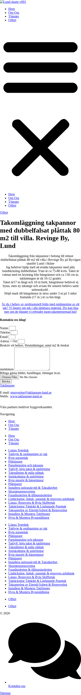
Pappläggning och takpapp (25, 465)
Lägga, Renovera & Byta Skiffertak (31, 502)
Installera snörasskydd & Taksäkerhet (33, 487)
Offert (12, 20)
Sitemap (5, 693)
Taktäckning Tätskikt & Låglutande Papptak (37, 506)
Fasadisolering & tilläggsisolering (30, 495)
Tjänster (13, 16)
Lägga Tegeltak (18, 450)
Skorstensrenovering (21, 491)
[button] (40, 107)
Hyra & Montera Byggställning (28, 517)
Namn (4, 328)
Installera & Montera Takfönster (29, 514)
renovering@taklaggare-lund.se (31, 392)
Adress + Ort (9, 341)
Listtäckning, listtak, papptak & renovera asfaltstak (41, 499)
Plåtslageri (15, 484)
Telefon (5, 332)
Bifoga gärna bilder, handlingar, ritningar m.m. (30, 373)
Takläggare (7, 385)
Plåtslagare (15, 461)
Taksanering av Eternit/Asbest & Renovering (37, 510)
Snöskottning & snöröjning (26, 476)
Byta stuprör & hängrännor (26, 480)
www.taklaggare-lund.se (26, 396)
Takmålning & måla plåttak (26, 472)
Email (4, 337)
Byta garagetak (18, 458)
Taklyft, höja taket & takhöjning (29, 469)
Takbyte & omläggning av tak (27, 454)
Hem (11, 9)
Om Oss (13, 12)
